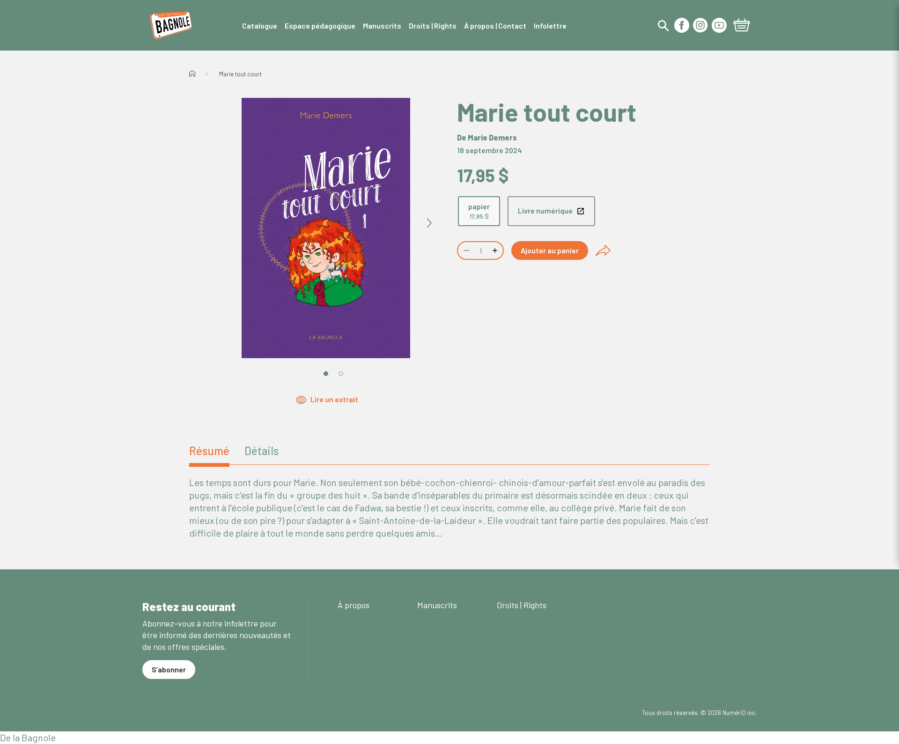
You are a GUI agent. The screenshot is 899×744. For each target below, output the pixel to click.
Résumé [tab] (209, 450)
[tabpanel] (449, 507)
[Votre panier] (741, 26)
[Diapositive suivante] (429, 223)
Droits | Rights (521, 605)
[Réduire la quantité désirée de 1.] (465, 250)
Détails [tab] (261, 450)
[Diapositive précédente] (223, 223)
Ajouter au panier (550, 250)
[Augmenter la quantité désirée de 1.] (496, 250)
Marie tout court (240, 74)
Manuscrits (437, 605)
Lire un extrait (334, 399)
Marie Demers (492, 137)
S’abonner (169, 669)
